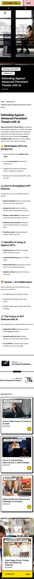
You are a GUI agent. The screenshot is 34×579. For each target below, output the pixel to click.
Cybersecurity (8, 73)
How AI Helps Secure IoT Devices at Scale (16, 422)
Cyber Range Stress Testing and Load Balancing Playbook (17, 562)
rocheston (9, 567)
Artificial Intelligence (11, 69)
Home (2, 102)
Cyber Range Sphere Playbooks (16, 541)
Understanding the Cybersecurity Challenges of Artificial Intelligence (16, 501)
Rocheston (7, 426)
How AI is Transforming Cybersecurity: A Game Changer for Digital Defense (15, 462)
